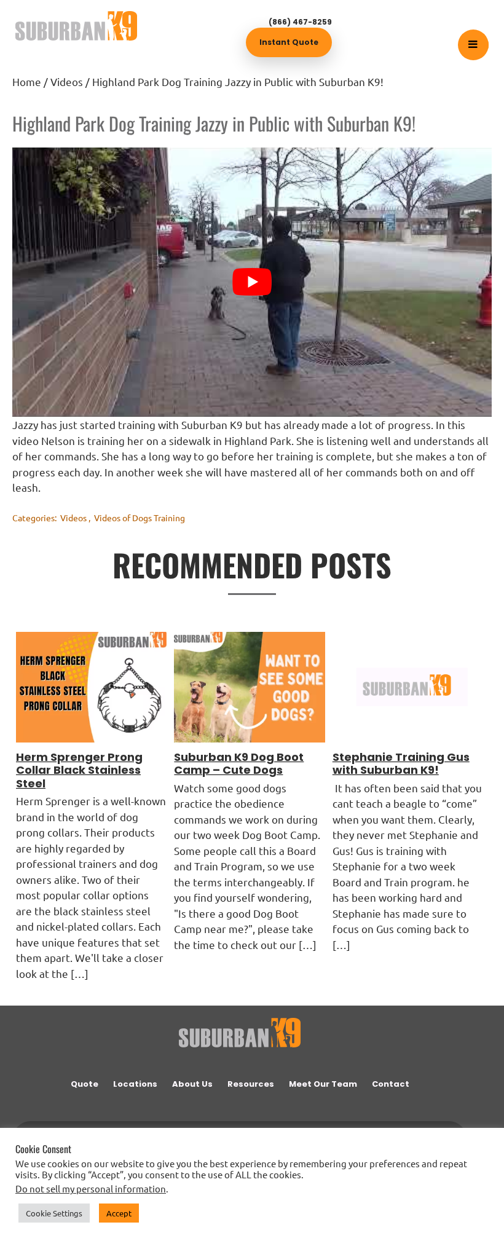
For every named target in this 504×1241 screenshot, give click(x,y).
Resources (250, 1084)
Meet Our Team (323, 1084)
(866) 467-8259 (300, 22)
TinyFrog (420, 1213)
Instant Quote (288, 42)
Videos (73, 517)
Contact (390, 1084)
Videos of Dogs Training (139, 517)
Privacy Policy (91, 1213)
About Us (192, 1084)
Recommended (202, 1213)
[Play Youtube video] (252, 282)
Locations (135, 1084)
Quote (84, 1084)
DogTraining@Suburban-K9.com (301, 1143)
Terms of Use (145, 1213)
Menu (483, 44)
